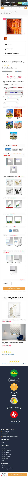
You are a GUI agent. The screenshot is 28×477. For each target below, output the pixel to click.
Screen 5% (15, 149)
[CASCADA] (9, 203)
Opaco (20, 149)
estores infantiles (6, 456)
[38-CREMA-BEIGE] (18, 182)
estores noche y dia (6, 454)
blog (3, 460)
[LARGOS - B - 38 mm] (18, 161)
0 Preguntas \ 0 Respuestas (8, 354)
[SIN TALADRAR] (13, 169)
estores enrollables (6, 450)
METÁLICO (15, 230)
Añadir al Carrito (17, 474)
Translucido (8, 149)
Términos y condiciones (7, 465)
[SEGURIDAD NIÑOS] (18, 241)
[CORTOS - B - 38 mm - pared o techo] (9, 161)
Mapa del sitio (5, 469)
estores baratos (5, 452)
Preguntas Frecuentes (7, 71)
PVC (10, 230)
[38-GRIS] (9, 191)
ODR (3, 442)
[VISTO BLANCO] (18, 258)
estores (3, 448)
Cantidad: (5, 283)
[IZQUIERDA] (9, 219)
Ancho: (5, 99)
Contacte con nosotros (7, 467)
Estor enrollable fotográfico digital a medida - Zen (14, 319)
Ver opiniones (18, 71)
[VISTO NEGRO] (13, 269)
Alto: (5, 102)
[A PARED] (18, 203)
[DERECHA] (18, 219)
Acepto (19, 3)
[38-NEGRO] (18, 191)
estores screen (5, 458)
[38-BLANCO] (9, 182)
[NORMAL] (9, 241)
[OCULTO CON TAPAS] (9, 258)
